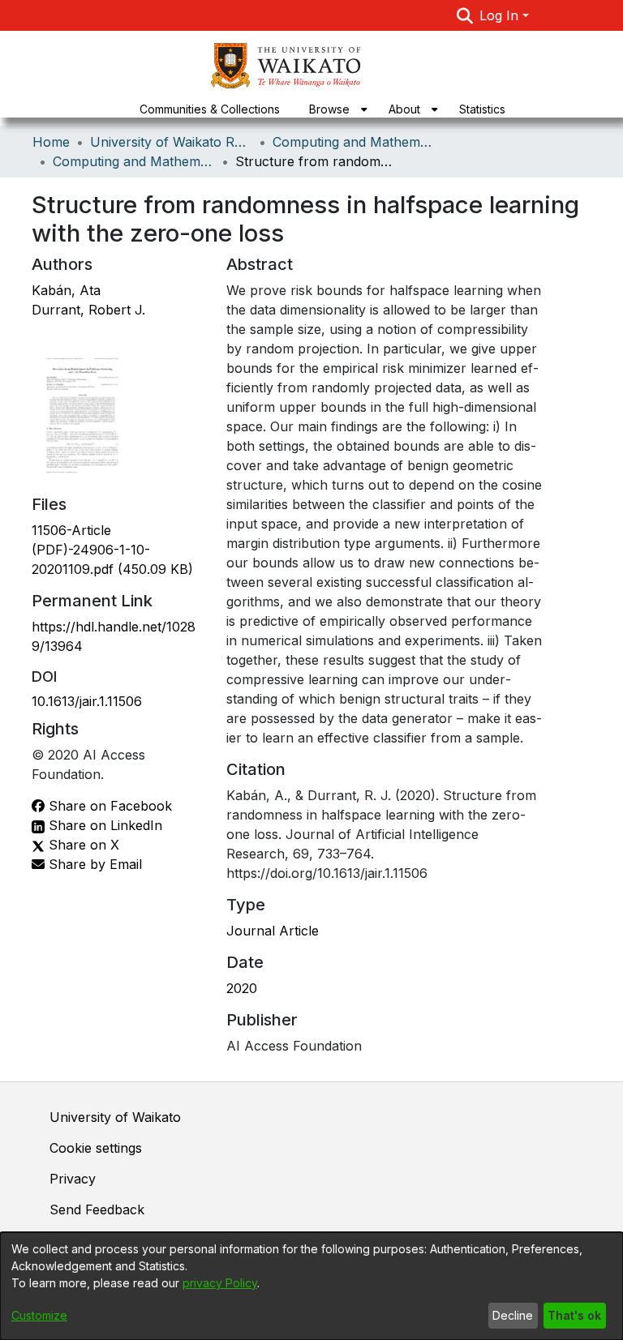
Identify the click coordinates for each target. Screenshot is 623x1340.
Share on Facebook (108, 806)
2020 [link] (241, 988)
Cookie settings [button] (95, 1148)
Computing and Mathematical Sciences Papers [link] (134, 161)
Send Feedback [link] (96, 1209)
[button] (465, 15)
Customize (39, 1315)
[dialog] (311, 1286)
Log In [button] (500, 15)
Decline (512, 1315)
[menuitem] (334, 109)
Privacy (72, 1179)
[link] (112, 549)
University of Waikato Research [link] (171, 142)
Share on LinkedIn (103, 825)
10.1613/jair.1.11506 (87, 701)
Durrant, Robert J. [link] (88, 310)
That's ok (574, 1315)
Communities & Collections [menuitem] (210, 109)
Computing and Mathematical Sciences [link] (354, 142)
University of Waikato (115, 1117)
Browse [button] (329, 109)
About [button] (404, 109)
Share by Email (93, 864)
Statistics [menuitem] (482, 109)
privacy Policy (220, 1283)
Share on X (82, 845)
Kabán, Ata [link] (66, 290)
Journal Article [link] (272, 931)
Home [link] (51, 142)
